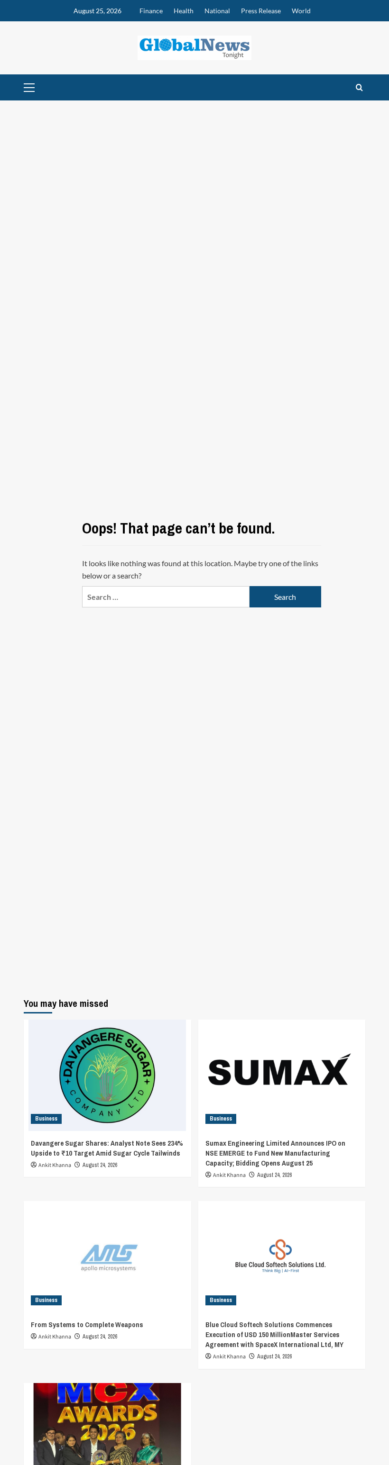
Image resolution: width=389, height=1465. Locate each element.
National (217, 11)
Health (184, 11)
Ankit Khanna (54, 1165)
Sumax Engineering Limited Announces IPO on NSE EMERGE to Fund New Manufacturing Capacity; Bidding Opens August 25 (275, 1153)
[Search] (359, 87)
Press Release (261, 11)
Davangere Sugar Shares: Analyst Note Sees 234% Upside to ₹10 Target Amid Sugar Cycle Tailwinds (107, 1148)
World (301, 11)
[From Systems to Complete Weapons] (107, 1256)
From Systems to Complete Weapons (87, 1324)
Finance (151, 11)
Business (46, 1118)
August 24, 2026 (100, 1165)
